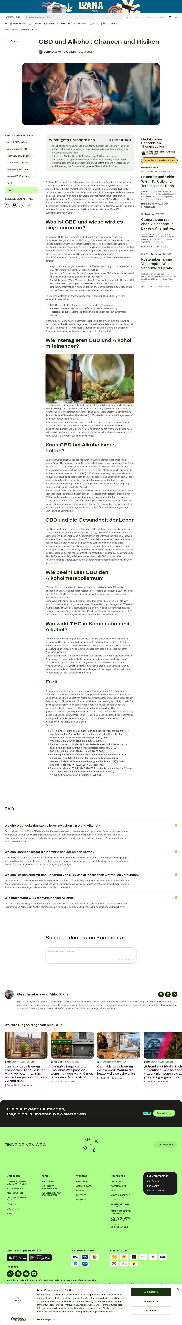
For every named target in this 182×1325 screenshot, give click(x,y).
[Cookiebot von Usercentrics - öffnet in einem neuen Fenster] (18, 1319)
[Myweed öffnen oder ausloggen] (176, 17)
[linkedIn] (14, 204)
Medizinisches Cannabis (154, 204)
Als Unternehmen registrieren (51, 1194)
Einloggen (48, 1182)
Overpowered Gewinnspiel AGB (121, 1219)
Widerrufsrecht (120, 1195)
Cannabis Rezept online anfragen (159, 160)
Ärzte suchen (15, 1193)
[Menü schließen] (5, 23)
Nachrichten (26, 1062)
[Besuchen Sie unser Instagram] (10, 1273)
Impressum (117, 1182)
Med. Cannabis (15, 1188)
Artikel (34, 30)
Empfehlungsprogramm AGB (121, 1212)
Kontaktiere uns (165, 1144)
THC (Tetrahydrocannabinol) (59, 638)
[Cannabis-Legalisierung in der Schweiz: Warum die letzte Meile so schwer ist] (118, 1045)
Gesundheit (24, 30)
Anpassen (149, 1301)
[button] (145, 17)
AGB (113, 1191)
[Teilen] (29, 204)
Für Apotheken (155, 1191)
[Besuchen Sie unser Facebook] (18, 1273)
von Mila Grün (52, 52)
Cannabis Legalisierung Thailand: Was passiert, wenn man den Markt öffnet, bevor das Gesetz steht (72, 1072)
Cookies (115, 1200)
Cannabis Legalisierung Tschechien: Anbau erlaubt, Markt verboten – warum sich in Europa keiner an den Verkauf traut (26, 1073)
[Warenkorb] (170, 17)
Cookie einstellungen (119, 1226)
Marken (11, 1213)
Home (7, 30)
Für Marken (153, 1186)
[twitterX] (21, 204)
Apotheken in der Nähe (16, 1198)
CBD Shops (13, 1209)
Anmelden (162, 1113)
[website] (161, 994)
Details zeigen (44, 1319)
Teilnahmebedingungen (120, 1205)
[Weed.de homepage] (12, 17)
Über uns (81, 1200)
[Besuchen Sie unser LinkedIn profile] (34, 1273)
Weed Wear (82, 1182)
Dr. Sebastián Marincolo (153, 171)
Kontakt (81, 1195)
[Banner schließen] (178, 1289)
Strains (11, 1204)
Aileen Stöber (149, 214)
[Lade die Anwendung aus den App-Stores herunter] (17, 1257)
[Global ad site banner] (91, 6)
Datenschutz (118, 1186)
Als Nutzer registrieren (49, 1187)
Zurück (13, 41)
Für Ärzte (153, 1182)
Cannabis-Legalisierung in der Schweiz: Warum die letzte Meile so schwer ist (116, 1070)
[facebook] (7, 204)
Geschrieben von (42, 994)
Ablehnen (151, 1310)
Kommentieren (126, 959)
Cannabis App (84, 1186)
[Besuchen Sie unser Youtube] (26, 1273)
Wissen (15, 30)
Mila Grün (11, 1062)
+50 (148, 1113)
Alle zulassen (151, 1292)
